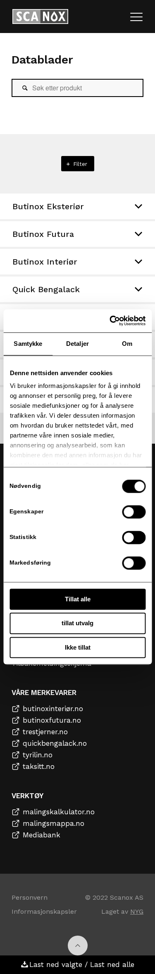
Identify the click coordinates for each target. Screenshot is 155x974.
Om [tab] (127, 343)
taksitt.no (39, 766)
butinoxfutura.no (52, 720)
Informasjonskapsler (44, 911)
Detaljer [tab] (77, 343)
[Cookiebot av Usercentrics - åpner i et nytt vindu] (110, 320)
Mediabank (41, 835)
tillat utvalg (77, 623)
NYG (136, 911)
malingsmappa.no (53, 823)
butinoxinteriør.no (53, 708)
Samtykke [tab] (28, 343)
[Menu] (136, 16)
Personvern (30, 897)
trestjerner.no (45, 732)
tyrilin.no (37, 755)
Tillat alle (78, 599)
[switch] (133, 511)
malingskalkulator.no (59, 812)
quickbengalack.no (55, 743)
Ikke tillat (78, 647)
